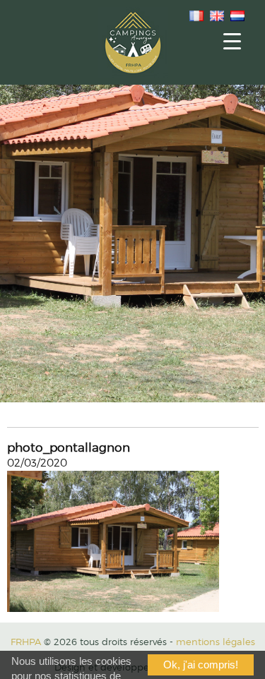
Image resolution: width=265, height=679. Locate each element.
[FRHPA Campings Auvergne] (133, 42)
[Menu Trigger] (232, 40)
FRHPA (26, 641)
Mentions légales (215, 641)
